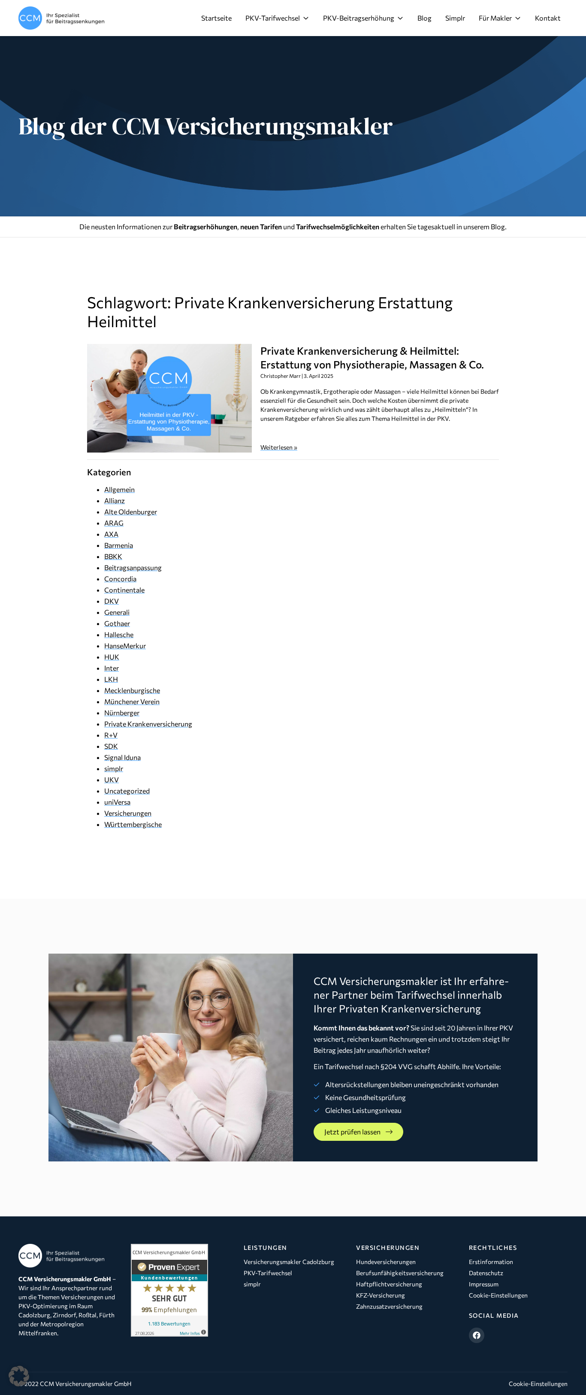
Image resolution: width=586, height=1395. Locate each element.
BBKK (113, 556)
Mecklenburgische (132, 690)
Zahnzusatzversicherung (389, 1306)
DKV (111, 601)
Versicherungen (127, 813)
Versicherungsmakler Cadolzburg (289, 1261)
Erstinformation (491, 1261)
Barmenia (118, 545)
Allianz (114, 500)
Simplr (455, 18)
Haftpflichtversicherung (389, 1284)
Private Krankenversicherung (148, 724)
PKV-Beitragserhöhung (358, 18)
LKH (111, 679)
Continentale (124, 590)
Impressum (483, 1284)
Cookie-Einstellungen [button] (538, 1383)
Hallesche (118, 634)
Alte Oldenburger (130, 512)
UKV (111, 779)
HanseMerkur (125, 645)
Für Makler (495, 18)
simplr (113, 768)
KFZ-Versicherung (380, 1295)
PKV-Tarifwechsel (272, 18)
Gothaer (117, 623)
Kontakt (548, 18)
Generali (117, 612)
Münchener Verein (132, 701)
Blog (424, 18)
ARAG (114, 523)
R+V (111, 735)
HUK (111, 657)
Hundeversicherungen (386, 1261)
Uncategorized (127, 791)
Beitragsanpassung (133, 567)
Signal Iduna (122, 757)
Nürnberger (121, 712)
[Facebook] (476, 1335)
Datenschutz (486, 1272)
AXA (111, 534)
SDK (111, 746)
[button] (19, 1376)
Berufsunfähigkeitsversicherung (400, 1272)
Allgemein (119, 489)
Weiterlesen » (278, 447)
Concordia (120, 578)
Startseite (216, 18)
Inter (111, 668)
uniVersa (117, 802)
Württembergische (133, 824)
